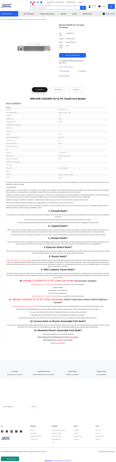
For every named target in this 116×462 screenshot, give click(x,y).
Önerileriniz (76, 89)
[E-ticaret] (57, 461)
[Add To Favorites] (64, 71)
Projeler (74, 14)
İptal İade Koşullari (57, 436)
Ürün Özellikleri (40, 89)
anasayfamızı (60, 340)
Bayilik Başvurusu (71, 2)
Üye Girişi (76, 433)
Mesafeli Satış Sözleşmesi (59, 430)
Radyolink (63, 14)
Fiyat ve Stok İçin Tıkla (72, 55)
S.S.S (48, 4)
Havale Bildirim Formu (36, 436)
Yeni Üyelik (76, 430)
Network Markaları (29, 14)
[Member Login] (90, 6)
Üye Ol (93, 7)
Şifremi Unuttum (78, 436)
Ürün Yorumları (58, 89)
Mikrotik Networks (71, 42)
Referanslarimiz (87, 14)
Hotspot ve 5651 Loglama (47, 14)
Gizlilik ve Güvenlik (57, 433)
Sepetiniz (76, 439)
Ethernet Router (70, 39)
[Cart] (111, 6)
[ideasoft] (48, 461)
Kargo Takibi (33, 433)
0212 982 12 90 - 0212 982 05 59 (55, 2)
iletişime (71, 337)
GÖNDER (33, 406)
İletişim (81, 2)
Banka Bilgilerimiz (56, 439)
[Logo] (6, 5)
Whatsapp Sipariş (11, 459)
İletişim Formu (34, 439)
